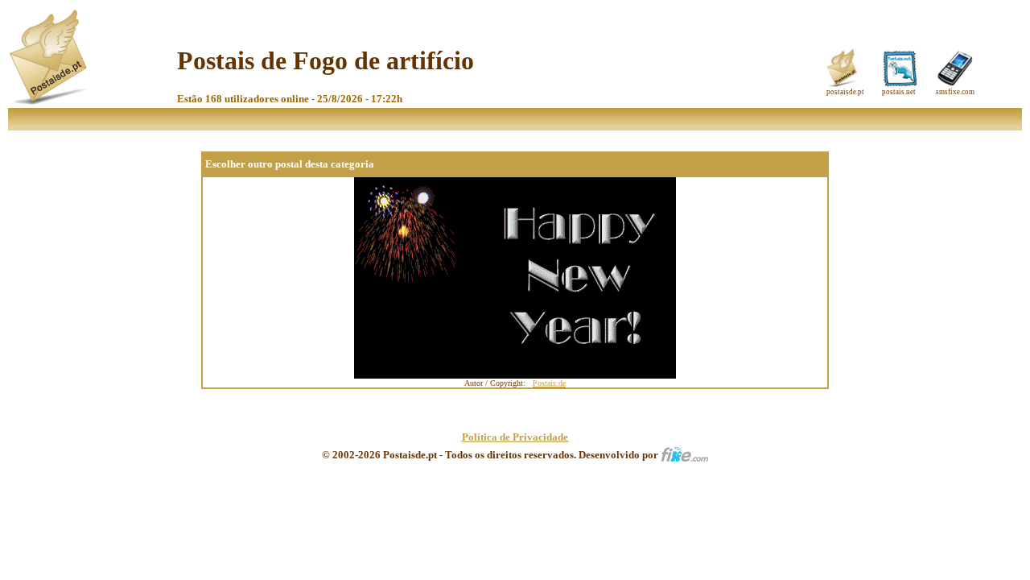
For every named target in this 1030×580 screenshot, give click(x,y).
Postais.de (549, 383)
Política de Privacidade (515, 437)
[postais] (49, 101)
